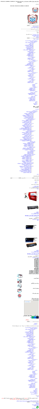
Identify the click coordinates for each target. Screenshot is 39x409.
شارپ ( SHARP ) (30, 54)
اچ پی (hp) (31, 43)
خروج (38, 174)
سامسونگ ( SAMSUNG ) (29, 45)
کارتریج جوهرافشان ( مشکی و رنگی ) (29, 49)
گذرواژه (37, 30)
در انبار (36, 182)
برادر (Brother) (30, 76)
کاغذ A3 (33, 84)
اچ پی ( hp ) (31, 50)
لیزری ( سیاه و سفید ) (31, 61)
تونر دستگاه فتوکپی (32, 52)
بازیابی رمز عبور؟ (36, 34)
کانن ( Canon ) (32, 92)
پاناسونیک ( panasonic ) (31, 93)
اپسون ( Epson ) (32, 98)
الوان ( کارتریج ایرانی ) (29, 46)
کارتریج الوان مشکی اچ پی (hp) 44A (32, 215)
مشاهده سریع (36, 212)
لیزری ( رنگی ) (32, 66)
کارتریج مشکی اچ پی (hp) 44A (33, 253)
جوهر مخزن (33, 343)
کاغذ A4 (33, 85)
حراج (36, 181)
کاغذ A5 (33, 86)
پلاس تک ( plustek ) (32, 100)
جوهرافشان (33, 68)
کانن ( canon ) (31, 44)
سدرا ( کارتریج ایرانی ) (29, 334)
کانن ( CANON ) (30, 53)
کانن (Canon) (33, 383)
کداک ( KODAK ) (32, 99)
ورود (37, 32)
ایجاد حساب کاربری (34, 27)
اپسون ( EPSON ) (30, 51)
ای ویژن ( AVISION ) (31, 384)
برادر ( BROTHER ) (30, 48)
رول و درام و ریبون (32, 59)
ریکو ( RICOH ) (30, 56)
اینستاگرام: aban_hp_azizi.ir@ (34, 273)
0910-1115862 (36, 268)
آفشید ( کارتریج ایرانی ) (29, 333)
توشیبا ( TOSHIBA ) (30, 55)
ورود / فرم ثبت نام (34, 393)
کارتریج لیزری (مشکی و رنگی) (30, 42)
